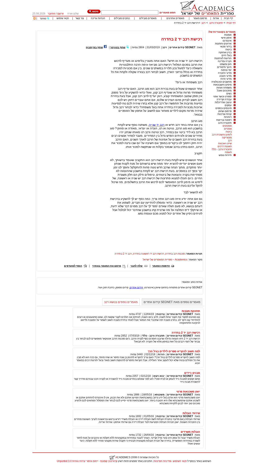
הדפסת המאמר (161, 265)
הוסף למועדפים (73, 265)
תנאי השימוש (180, 461)
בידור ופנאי (226, 46)
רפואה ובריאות (224, 119)
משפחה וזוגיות (224, 87)
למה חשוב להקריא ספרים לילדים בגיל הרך (174, 351)
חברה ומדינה (225, 61)
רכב (203, 22)
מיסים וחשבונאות (222, 84)
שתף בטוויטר (117, 47)
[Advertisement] (159, 28)
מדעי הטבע (225, 75)
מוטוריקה (227, 137)
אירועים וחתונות (223, 43)
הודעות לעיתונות (223, 58)
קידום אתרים (136, 287)
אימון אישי (226, 37)
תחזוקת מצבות (191, 311)
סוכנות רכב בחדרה (175, 253)
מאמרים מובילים (147, 18)
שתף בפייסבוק (94, 47)
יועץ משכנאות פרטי (188, 391)
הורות (161, 354)
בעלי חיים (227, 55)
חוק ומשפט (226, 64)
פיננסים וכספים (223, 108)
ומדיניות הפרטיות (162, 461)
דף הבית (228, 18)
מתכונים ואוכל (224, 90)
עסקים (228, 105)
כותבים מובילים (122, 18)
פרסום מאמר (200, 18)
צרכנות (160, 314)
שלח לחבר (136, 265)
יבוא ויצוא (159, 375)
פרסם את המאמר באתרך (106, 265)
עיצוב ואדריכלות (223, 102)
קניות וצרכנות (225, 114)
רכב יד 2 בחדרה (123, 253)
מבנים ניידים (192, 372)
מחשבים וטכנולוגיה (221, 81)
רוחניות (228, 117)
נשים (229, 93)
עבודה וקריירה (224, 99)
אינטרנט (227, 40)
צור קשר (79, 18)
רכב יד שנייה (156, 124)
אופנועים (227, 125)
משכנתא (160, 394)
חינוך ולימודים (224, 67)
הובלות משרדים (190, 431)
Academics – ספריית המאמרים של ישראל (165, 259)
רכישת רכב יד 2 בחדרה (186, 332)
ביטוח (228, 49)
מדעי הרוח (226, 78)
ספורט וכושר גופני (222, 96)
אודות (216, 18)
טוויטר (43, 18)
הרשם (60, 13)
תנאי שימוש (63, 18)
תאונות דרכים (225, 146)
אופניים (228, 128)
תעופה (228, 152)
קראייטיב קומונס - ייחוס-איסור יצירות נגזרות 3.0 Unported (87, 461)
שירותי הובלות (191, 413)
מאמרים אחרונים (175, 18)
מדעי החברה (225, 73)
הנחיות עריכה (98, 18)
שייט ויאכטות (225, 143)
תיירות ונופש (225, 155)
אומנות (228, 34)
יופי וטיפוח (226, 70)
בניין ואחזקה (225, 52)
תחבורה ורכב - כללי (222, 149)
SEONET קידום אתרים (182, 47)
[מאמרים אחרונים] (34, 18)
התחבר (51, 13)
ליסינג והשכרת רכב (222, 134)
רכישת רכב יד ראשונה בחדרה (148, 253)
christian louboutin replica (16, 466)
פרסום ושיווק (225, 111)
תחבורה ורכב (216, 22)
